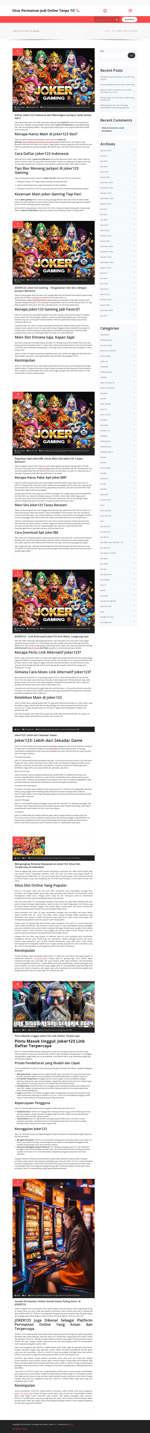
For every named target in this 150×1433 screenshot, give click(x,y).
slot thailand (105, 580)
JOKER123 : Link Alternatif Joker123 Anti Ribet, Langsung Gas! (51, 636)
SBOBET (103, 489)
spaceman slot (106, 606)
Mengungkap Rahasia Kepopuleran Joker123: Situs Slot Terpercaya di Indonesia (47, 865)
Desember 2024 (106, 246)
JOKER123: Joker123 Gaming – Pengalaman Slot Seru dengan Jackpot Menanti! (51, 289)
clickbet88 (104, 367)
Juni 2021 (104, 315)
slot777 (103, 585)
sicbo (102, 505)
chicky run (104, 361)
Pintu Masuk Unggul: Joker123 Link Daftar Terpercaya (47, 1035)
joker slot (51, 729)
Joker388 (76, 729)
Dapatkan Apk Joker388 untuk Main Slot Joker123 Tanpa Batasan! (48, 460)
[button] (117, 19)
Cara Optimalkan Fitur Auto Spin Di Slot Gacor (117, 84)
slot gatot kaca (26, 1393)
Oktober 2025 (105, 193)
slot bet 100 (105, 526)
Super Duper (20, 107)
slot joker (45, 876)
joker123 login (33, 648)
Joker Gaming (47, 107)
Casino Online (105, 356)
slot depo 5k (105, 548)
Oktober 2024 (105, 257)
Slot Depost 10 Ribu (108, 553)
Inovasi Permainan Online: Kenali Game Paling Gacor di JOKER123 (48, 1303)
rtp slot (103, 484)
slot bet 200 (105, 532)
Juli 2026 (103, 156)
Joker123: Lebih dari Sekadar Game (36, 735)
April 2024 (104, 289)
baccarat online (106, 345)
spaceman (104, 596)
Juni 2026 (104, 161)
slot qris (103, 569)
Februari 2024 (105, 299)
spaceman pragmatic (108, 601)
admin (18, 729)
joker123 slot (82, 107)
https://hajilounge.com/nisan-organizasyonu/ (40, 142)
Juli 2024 (103, 273)
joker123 (103, 409)
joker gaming (44, 468)
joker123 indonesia (70, 107)
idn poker (104, 393)
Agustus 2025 (105, 204)
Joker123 (58, 729)
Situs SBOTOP (105, 516)
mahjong (103, 436)
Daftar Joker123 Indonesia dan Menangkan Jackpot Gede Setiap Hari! (53, 116)
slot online (104, 564)
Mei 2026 (104, 166)
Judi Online (104, 425)
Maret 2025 (105, 230)
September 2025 (107, 198)
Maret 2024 (105, 294)
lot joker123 (32, 280)
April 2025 (104, 225)
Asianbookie (105, 335)
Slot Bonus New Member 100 (111, 542)
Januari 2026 (105, 177)
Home (106, 31)
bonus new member (108, 350)
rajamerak (104, 478)
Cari (102, 51)
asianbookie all (106, 340)
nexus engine (105, 468)
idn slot (103, 398)
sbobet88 (104, 494)
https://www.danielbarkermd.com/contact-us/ (41, 300)
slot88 (102, 590)
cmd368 (103, 377)
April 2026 (104, 172)
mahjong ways (105, 446)
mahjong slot (105, 441)
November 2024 (106, 251)
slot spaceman (106, 574)
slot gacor (104, 558)
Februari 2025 (105, 236)
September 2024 (107, 262)
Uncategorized (33, 107)
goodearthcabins (40, 958)
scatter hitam (105, 500)
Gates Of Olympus (107, 388)
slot (25, 858)
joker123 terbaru (74, 858)
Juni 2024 (104, 278)
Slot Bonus (104, 537)
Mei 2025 (104, 220)
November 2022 (106, 310)
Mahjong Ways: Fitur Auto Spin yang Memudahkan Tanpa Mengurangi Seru (114, 106)
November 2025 (106, 188)
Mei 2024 (104, 283)
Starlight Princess (107, 617)
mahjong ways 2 (106, 452)
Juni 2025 (104, 214)
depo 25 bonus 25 (107, 382)
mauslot (103, 457)
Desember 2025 (106, 182)
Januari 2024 (105, 305)
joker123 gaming (57, 107)
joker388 (53, 748)
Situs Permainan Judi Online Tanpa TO (43, 11)
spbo (102, 612)
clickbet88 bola (106, 372)
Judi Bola (103, 420)
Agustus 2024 (105, 268)
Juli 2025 (103, 209)
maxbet (103, 462)
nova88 (103, 473)
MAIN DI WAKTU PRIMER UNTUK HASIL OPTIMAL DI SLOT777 (116, 91)
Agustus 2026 (105, 150)
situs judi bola (105, 510)
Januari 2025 (105, 241)
